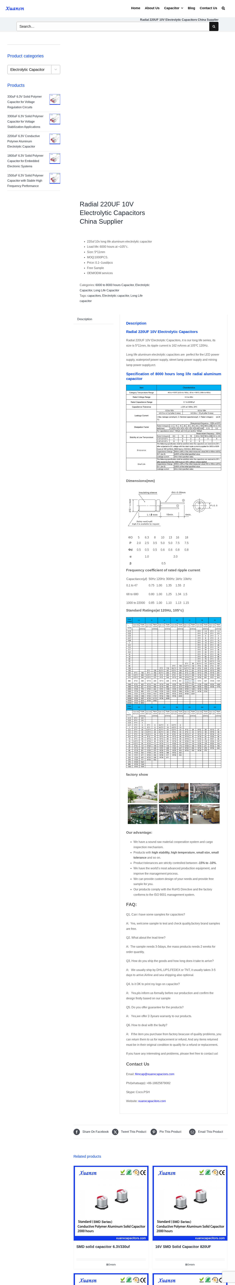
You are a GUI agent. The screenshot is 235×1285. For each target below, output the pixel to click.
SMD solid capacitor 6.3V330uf (103, 1247)
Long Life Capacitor (106, 290)
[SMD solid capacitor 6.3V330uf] (111, 1203)
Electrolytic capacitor (115, 295)
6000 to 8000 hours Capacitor (114, 285)
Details (112, 1264)
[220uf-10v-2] (110, 117)
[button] (223, 7)
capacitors (94, 295)
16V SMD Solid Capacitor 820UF (183, 1247)
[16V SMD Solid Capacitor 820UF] (190, 1203)
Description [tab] (84, 319)
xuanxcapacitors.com (152, 1101)
